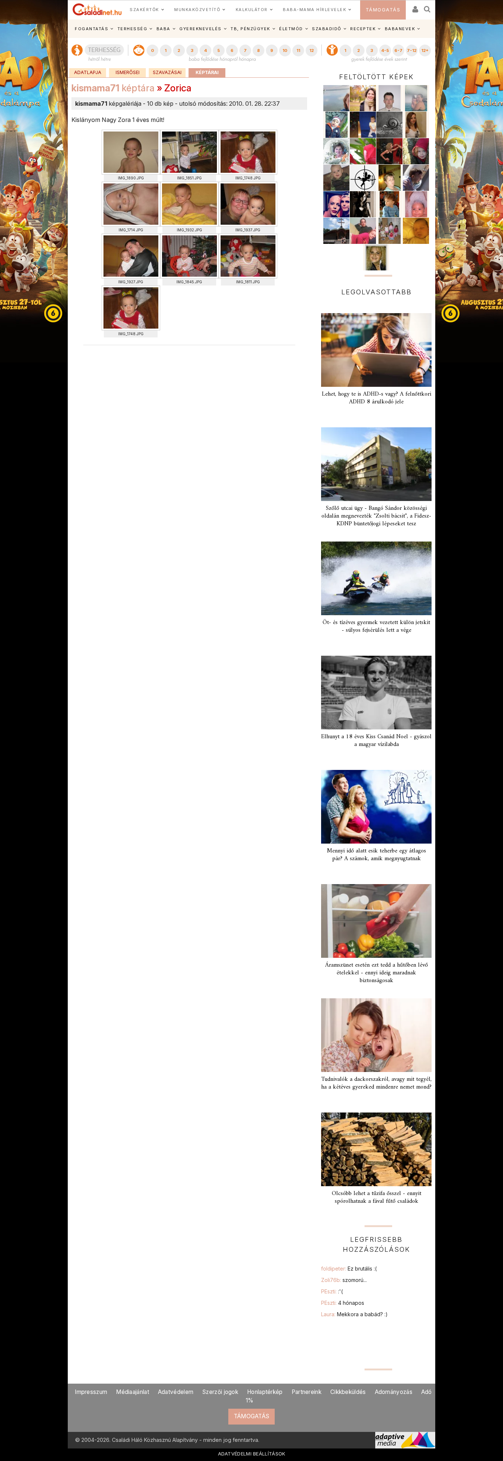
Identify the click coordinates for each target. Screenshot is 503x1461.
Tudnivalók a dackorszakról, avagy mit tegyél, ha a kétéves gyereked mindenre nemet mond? (376, 1083)
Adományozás (393, 1391)
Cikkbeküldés (348, 1391)
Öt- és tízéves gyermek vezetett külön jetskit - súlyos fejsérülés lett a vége (376, 626)
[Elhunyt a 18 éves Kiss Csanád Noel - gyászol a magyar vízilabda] (376, 692)
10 (284, 50)
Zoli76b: (344, 1280)
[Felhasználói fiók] (414, 6)
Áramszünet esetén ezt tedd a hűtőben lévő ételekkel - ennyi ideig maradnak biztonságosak (376, 973)
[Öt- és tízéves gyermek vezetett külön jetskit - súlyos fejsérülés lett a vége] (376, 578)
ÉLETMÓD (291, 28)
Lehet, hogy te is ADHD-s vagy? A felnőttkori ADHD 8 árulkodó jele (376, 398)
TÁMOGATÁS (383, 10)
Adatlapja (87, 72)
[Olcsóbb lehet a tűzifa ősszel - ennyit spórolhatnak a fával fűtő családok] (376, 1149)
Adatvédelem (175, 1391)
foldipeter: (349, 1268)
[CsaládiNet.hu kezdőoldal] (97, 9)
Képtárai (207, 72)
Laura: (354, 1314)
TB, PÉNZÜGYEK (250, 28)
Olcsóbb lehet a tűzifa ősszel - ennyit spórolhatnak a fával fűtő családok (376, 1197)
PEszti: (332, 1291)
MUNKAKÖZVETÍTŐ (197, 9)
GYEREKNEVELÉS (200, 28)
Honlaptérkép (265, 1391)
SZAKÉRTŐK (144, 9)
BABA (163, 28)
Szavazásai (167, 72)
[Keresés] (427, 6)
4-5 (385, 50)
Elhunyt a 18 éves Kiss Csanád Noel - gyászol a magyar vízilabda (376, 741)
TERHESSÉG (132, 28)
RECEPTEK (363, 28)
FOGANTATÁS (91, 28)
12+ (425, 50)
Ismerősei (128, 72)
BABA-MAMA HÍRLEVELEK (314, 9)
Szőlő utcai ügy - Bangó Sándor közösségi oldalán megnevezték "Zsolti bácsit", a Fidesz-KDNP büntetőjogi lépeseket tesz (376, 516)
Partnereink (306, 1391)
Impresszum (91, 1391)
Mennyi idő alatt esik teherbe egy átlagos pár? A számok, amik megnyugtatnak (376, 855)
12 (311, 50)
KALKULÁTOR (252, 9)
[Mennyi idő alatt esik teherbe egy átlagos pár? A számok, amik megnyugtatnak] (376, 807)
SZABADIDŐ (326, 28)
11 (298, 50)
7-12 (411, 50)
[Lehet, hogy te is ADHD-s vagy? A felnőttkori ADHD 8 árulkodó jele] (376, 350)
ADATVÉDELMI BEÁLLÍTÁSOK (251, 1454)
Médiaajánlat (132, 1391)
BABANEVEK (400, 28)
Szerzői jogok (220, 1391)
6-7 (398, 50)
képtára (113, 88)
